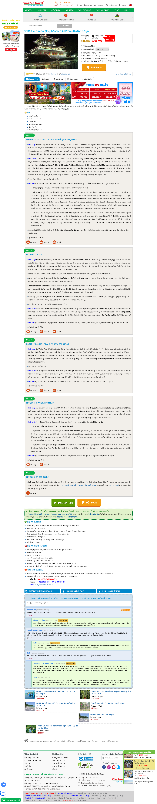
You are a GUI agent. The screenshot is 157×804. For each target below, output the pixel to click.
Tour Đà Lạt (101, 798)
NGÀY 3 (29, 340)
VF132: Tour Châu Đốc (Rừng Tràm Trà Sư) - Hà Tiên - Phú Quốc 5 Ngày (56, 31)
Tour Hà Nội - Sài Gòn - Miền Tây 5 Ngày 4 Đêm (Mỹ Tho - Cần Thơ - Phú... (56, 704)
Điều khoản (100, 5)
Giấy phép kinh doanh (31, 757)
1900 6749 (60, 517)
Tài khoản (124, 5)
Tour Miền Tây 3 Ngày (116, 796)
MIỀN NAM (41, 10)
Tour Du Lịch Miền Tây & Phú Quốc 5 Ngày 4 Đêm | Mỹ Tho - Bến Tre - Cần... (57, 727)
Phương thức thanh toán (60, 757)
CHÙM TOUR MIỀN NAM (39, 741)
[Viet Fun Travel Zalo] (118, 767)
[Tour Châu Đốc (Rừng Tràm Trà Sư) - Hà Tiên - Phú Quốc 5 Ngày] (54, 51)
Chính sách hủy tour (58, 766)
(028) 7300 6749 (94, 777)
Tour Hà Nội (80, 798)
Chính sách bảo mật (58, 763)
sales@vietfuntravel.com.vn (44, 585)
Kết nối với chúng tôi (109, 763)
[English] (130, 5)
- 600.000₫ (109, 39)
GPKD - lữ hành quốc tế (32, 760)
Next (132, 17)
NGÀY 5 (29, 473)
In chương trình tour (124, 74)
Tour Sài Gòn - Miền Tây (55, 798)
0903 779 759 (91, 780)
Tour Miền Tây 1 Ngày (61, 796)
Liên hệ (127, 10)
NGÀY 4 (29, 399)
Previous (25, 17)
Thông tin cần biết (31, 754)
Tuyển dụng (28, 766)
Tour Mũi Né (112, 798)
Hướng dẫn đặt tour (58, 760)
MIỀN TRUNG (55, 10)
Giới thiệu (89, 5)
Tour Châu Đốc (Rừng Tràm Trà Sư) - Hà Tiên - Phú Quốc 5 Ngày (97, 741)
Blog (80, 5)
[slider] (30, 74)
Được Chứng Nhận (85, 754)
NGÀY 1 (28, 135)
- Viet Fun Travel (54, 789)
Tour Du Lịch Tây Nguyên (52, 800)
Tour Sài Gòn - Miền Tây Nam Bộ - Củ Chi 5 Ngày (108, 703)
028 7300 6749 (63, 2)
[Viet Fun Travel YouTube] (113, 767)
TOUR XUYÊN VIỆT (103, 10)
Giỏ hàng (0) (112, 5)
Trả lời (30, 615)
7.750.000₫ (97, 41)
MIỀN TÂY (28, 10)
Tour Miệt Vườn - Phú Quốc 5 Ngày (102, 714)
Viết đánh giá (65, 74)
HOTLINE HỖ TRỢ (13, 800)
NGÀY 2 (29, 250)
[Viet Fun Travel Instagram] (108, 767)
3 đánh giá (52, 74)
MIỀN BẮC (69, 10)
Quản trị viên (63, 620)
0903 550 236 (103, 780)
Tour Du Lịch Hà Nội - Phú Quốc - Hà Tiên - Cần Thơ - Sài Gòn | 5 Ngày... (55, 692)
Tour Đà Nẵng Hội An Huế (33, 800)
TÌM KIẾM (65, 26)
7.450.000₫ (85, 41)
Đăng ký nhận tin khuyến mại (112, 754)
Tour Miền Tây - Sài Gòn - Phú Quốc (62, 741)
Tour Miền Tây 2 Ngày (99, 796)
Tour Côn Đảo (70, 798)
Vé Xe (117, 10)
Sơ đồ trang (28, 769)
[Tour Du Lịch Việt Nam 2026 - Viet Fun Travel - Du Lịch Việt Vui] (33, 3)
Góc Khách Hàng (58, 754)
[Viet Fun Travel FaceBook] (103, 767)
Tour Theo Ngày (84, 10)
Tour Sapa (91, 798)
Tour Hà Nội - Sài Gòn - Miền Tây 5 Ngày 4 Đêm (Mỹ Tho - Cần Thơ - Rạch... (111, 692)
